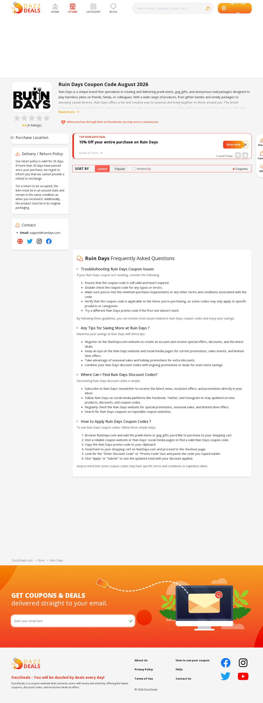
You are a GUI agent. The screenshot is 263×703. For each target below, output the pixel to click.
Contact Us (183, 678)
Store (41, 560)
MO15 (242, 144)
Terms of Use (144, 678)
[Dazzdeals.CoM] (25, 664)
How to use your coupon (193, 660)
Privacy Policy (144, 669)
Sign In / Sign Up (238, 8)
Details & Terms (88, 153)
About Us (141, 660)
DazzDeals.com (22, 560)
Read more (67, 112)
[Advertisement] (131, 47)
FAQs (179, 669)
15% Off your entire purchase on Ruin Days (118, 141)
